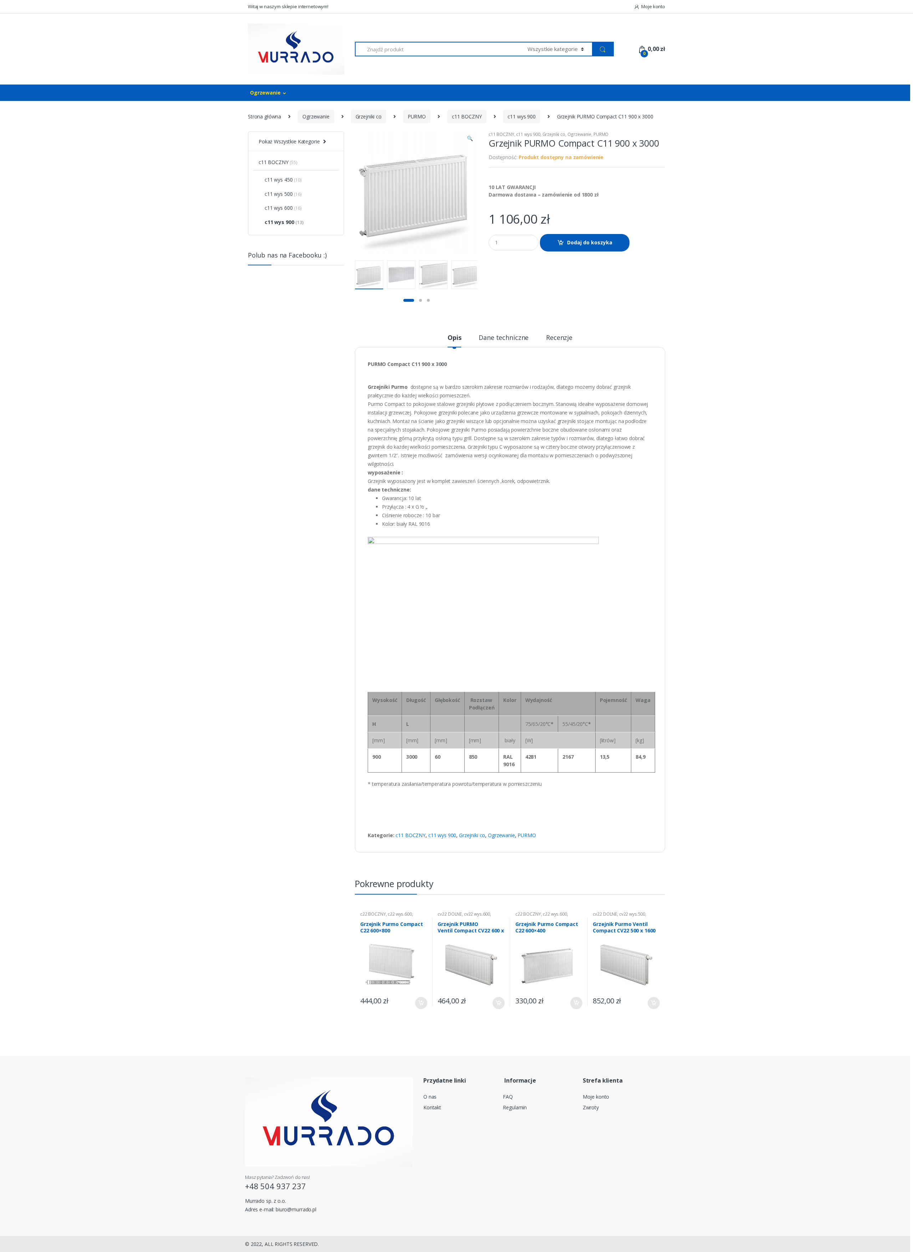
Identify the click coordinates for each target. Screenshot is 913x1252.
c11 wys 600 (283, 207)
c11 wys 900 (521, 116)
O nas (430, 1096)
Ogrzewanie (265, 92)
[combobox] (437, 49)
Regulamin (515, 1107)
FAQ (508, 1096)
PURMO (417, 116)
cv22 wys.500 (632, 914)
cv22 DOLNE (450, 914)
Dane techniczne (504, 338)
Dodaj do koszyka (589, 242)
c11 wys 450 (283, 179)
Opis (454, 338)
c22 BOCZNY (373, 914)
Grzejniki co (369, 116)
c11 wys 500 (283, 193)
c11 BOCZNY (467, 116)
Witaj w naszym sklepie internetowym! (288, 6)
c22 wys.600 (400, 914)
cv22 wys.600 (477, 914)
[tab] (454, 340)
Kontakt (432, 1107)
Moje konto (653, 6)
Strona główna (264, 116)
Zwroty (591, 1107)
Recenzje (559, 338)
